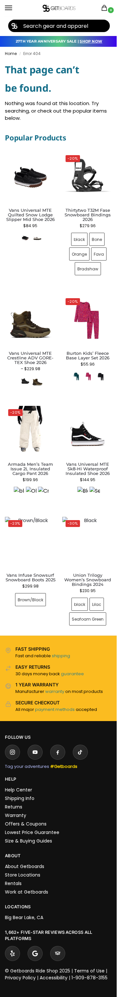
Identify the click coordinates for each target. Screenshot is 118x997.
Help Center (18, 780)
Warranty (15, 805)
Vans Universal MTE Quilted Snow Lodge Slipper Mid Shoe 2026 (30, 215)
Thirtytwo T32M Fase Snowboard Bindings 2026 (84, 212)
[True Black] (97, 371)
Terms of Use (89, 961)
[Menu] (15, 8)
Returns (13, 797)
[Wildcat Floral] (85, 371)
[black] (17, 485)
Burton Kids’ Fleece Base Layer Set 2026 (84, 350)
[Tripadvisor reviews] (57, 943)
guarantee (72, 664)
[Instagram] (12, 742)
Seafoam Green (84, 609)
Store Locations (22, 865)
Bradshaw (83, 266)
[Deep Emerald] (73, 371)
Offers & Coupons (26, 814)
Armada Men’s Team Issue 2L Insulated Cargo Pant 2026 (29, 461)
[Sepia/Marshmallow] (91, 485)
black (75, 237)
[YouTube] (35, 742)
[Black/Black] (24, 376)
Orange (75, 251)
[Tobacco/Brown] (36, 376)
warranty (54, 682)
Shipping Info (19, 788)
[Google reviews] (35, 943)
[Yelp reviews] (12, 943)
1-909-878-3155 (89, 968)
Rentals (13, 873)
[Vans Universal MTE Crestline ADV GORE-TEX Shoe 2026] (29, 317)
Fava (95, 251)
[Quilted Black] (25, 238)
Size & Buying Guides (28, 831)
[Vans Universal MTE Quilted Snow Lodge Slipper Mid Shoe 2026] (30, 177)
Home (11, 53)
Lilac (93, 594)
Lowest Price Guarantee (32, 822)
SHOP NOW (91, 41)
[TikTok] (80, 742)
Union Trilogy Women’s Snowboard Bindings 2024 (84, 570)
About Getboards (24, 856)
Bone (93, 237)
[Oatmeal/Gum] (37, 238)
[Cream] (42, 485)
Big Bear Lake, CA (24, 907)
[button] (105, 8)
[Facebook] (57, 742)
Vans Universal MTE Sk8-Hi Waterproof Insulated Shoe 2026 (84, 461)
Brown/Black (29, 594)
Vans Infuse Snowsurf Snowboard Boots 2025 (29, 570)
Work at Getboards (26, 882)
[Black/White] (78, 485)
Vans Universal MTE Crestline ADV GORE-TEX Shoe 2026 (29, 353)
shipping (61, 646)
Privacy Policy (20, 968)
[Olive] (30, 485)
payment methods (55, 700)
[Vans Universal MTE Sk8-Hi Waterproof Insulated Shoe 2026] (84, 425)
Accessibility (54, 968)
